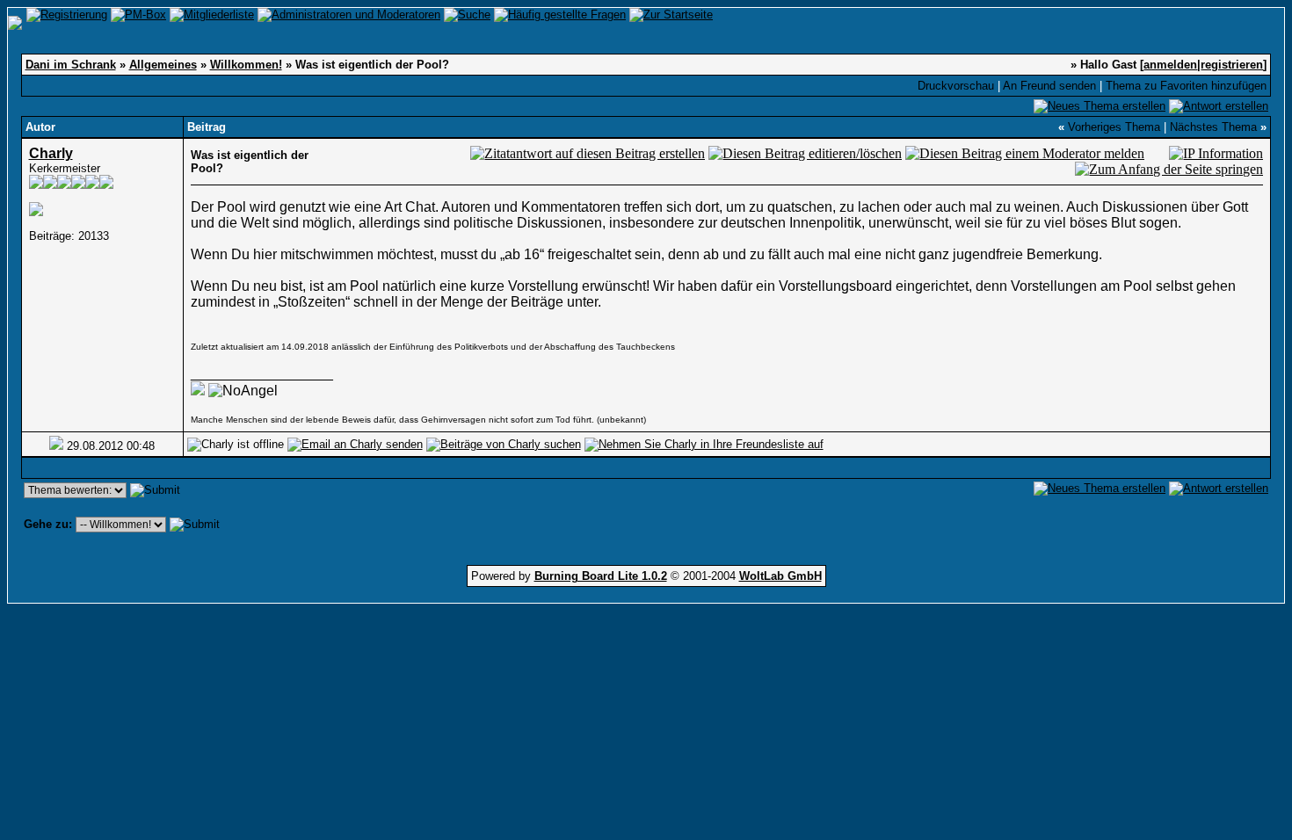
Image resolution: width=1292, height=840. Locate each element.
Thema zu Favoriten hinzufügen (1186, 85)
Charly (51, 153)
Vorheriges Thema (1114, 127)
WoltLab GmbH (780, 576)
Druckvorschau (956, 85)
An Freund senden (1049, 85)
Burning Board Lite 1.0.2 (600, 576)
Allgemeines (163, 64)
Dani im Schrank (70, 64)
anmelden (1170, 64)
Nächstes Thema (1213, 127)
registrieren (1232, 64)
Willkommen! (246, 64)
